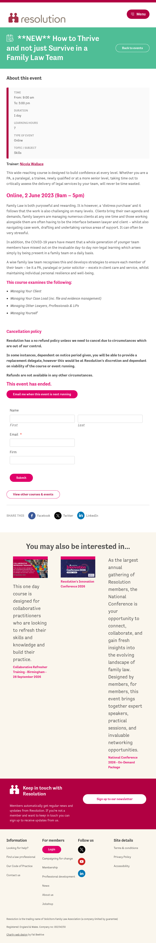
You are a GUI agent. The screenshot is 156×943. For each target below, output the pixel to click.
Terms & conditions (126, 848)
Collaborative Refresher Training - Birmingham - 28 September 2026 (30, 672)
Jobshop (47, 903)
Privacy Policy (122, 856)
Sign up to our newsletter (115, 799)
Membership (50, 867)
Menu (141, 14)
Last (81, 425)
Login (51, 849)
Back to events (132, 48)
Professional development (58, 876)
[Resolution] (36, 18)
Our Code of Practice (19, 866)
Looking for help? (17, 848)
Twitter (68, 516)
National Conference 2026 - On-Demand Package (123, 762)
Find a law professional (20, 856)
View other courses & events (33, 494)
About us (47, 894)
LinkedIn (92, 516)
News (45, 885)
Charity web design (17, 934)
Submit (21, 478)
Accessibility (122, 866)
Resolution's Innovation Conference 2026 (77, 584)
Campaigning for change (57, 858)
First (14, 425)
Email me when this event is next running (42, 394)
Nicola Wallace (31, 164)
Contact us (13, 875)
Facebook (43, 516)
